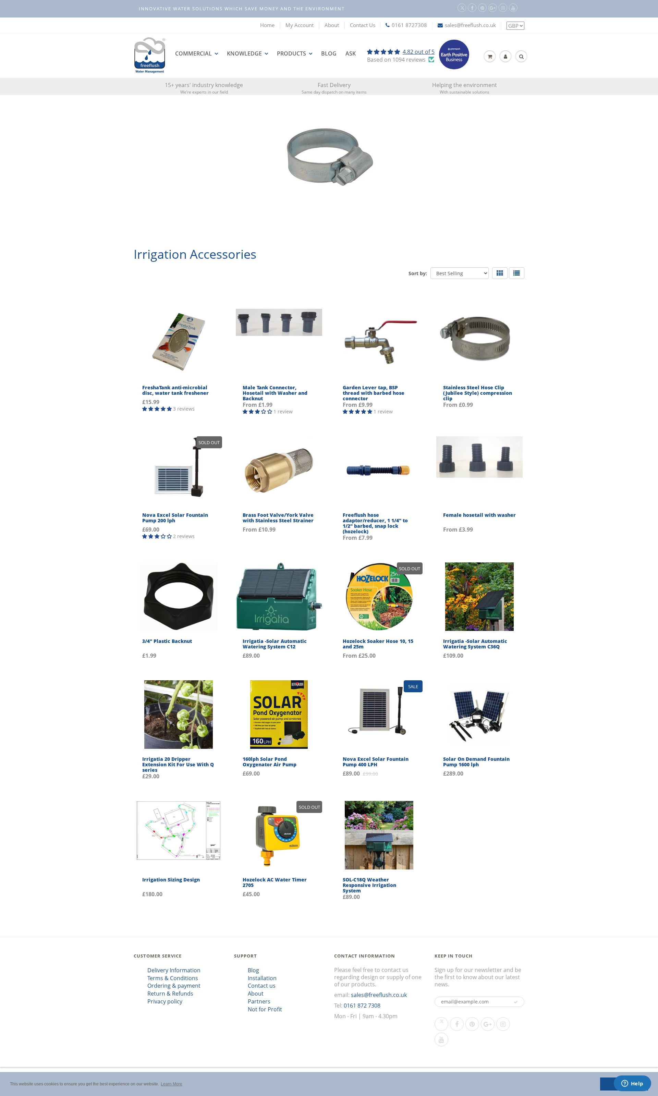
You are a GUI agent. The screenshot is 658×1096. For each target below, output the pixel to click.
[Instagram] (503, 7)
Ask (350, 53)
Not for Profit (265, 1009)
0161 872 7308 (362, 1005)
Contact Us (362, 25)
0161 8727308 (409, 25)
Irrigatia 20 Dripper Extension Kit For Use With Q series (178, 764)
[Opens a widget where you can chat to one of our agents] (632, 1084)
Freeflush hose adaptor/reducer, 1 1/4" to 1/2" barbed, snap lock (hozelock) (375, 523)
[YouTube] (513, 7)
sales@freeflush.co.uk (470, 25)
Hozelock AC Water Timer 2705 (275, 882)
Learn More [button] (171, 1084)
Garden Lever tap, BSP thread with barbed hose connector (373, 393)
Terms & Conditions (172, 978)
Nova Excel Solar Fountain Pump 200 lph (175, 518)
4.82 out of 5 (419, 52)
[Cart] (490, 56)
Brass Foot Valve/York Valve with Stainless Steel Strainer (278, 518)
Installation (262, 978)
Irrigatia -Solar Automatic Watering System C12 (275, 644)
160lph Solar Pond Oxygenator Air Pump (269, 762)
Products (291, 53)
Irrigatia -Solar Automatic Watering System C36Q (475, 644)
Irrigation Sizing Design (171, 879)
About (332, 25)
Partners (259, 1001)
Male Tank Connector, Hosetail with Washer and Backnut (275, 393)
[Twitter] (462, 7)
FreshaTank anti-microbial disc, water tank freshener (175, 390)
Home (267, 25)
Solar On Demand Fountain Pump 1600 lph (476, 762)
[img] (401, 52)
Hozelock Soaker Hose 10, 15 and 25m (378, 644)
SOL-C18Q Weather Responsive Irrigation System (369, 885)
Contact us (262, 985)
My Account (299, 25)
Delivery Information (173, 970)
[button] (515, 1002)
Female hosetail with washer (479, 515)
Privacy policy (164, 1001)
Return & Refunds (170, 993)
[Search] (521, 56)
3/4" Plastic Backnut (167, 641)
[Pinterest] (482, 7)
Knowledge (244, 53)
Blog (329, 53)
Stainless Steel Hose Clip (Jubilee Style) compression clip (477, 393)
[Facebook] (472, 7)
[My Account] (505, 56)
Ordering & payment (173, 985)
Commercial (193, 53)
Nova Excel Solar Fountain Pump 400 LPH (376, 762)
